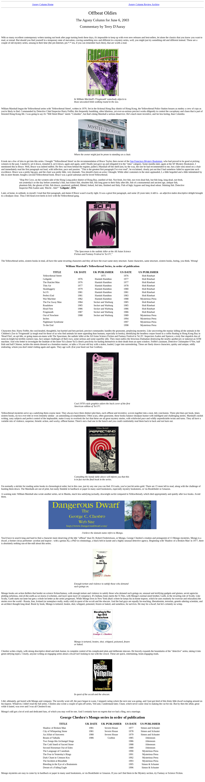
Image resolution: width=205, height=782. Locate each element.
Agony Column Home (42, 4)
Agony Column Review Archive (143, 4)
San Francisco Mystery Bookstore (146, 161)
